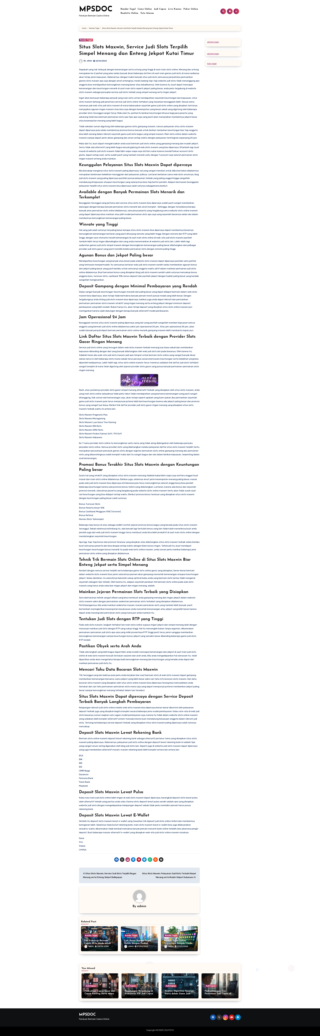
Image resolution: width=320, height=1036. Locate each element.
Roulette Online (129, 13)
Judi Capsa (160, 9)
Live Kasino (175, 9)
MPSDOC (95, 9)
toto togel (211, 64)
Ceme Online (145, 9)
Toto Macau (147, 13)
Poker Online (190, 9)
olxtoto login (213, 42)
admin (89, 61)
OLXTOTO (169, 1030)
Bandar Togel (128, 9)
